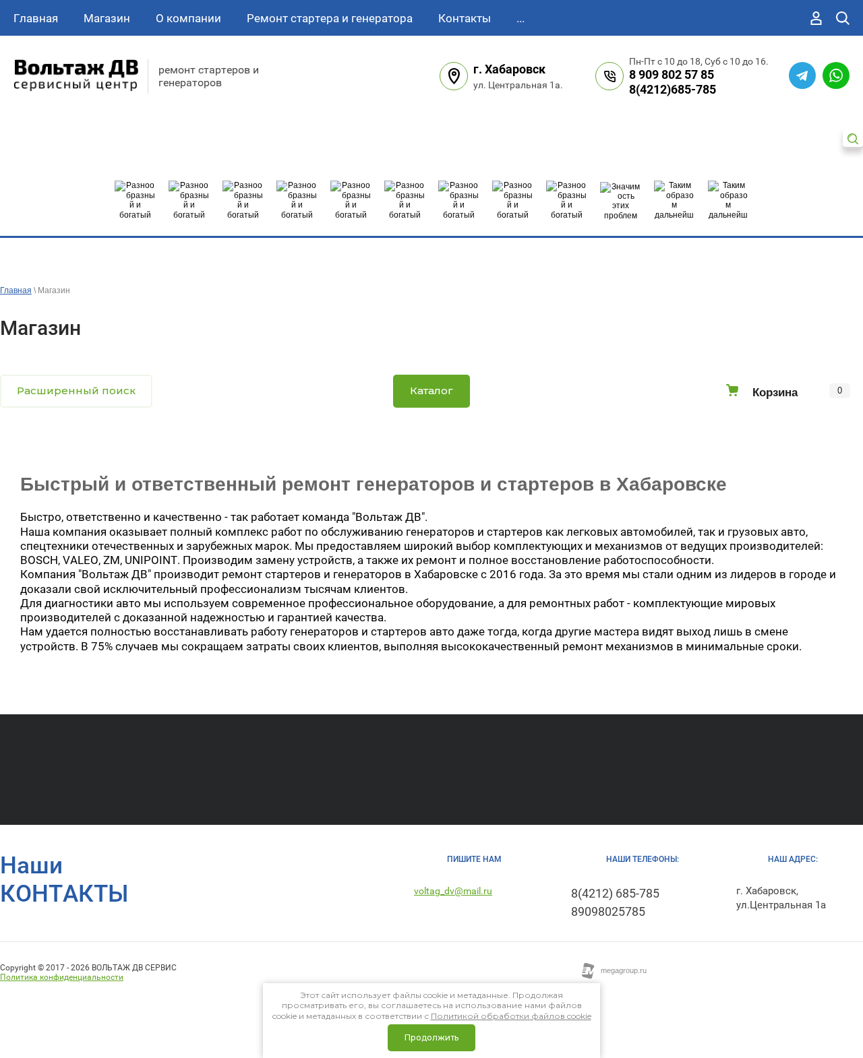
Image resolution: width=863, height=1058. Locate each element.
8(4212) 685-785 (615, 893)
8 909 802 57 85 (671, 74)
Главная (16, 290)
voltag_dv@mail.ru (453, 890)
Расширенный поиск (76, 390)
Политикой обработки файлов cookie (511, 1016)
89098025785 (608, 911)
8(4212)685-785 (672, 89)
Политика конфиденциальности (61, 977)
